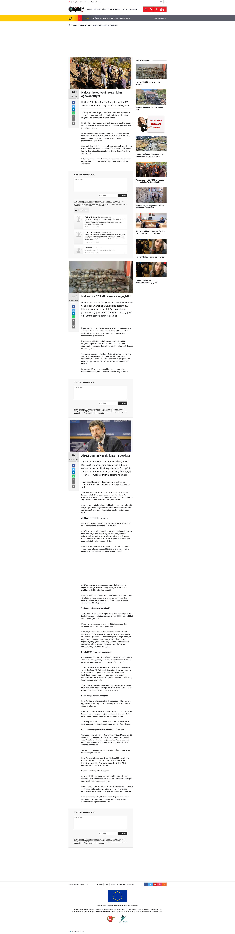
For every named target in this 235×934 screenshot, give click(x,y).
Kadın (89, 9)
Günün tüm (160, 18)
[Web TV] (161, 2)
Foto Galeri (115, 9)
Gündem (97, 9)
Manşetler (75, 2)
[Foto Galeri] (165, 2)
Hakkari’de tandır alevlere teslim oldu (104, 18)
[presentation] (75, 18)
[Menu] (145, 9)
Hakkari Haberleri (129, 9)
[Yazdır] (73, 119)
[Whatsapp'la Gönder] (73, 112)
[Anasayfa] (69, 2)
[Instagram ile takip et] (159, 884)
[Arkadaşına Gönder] (73, 116)
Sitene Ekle (99, 2)
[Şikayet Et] (125, 227)
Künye (107, 884)
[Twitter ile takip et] (150, 884)
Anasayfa (100, 884)
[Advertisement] (117, 41)
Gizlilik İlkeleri (121, 884)
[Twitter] (73, 106)
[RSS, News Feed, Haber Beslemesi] (164, 884)
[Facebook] (73, 102)
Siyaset (105, 9)
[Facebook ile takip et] (146, 884)
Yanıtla (88, 226)
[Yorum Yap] (73, 123)
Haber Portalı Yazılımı (78, 931)
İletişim (113, 884)
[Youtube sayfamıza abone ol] (155, 884)
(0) (93, 226)
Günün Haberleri (84, 2)
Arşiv (92, 2)
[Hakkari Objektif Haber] (76, 9)
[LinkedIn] (73, 109)
